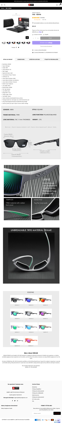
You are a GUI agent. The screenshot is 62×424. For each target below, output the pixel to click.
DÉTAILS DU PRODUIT (8, 59)
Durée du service (35, 395)
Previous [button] (3, 26)
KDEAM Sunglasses (36, 12)
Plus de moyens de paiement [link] (46, 46)
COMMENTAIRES (21, 59)
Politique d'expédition (36, 389)
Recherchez (34, 387)
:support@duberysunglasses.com (20, 397)
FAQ (33, 401)
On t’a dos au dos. (36, 399)
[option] (16, 24)
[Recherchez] (4, 5)
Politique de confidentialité (37, 393)
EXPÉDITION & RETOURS (34, 59)
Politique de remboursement (38, 391)
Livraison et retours (38, 34)
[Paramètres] (57, 5)
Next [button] (28, 26)
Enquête (46, 34)
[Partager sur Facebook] (16, 47)
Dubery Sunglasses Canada (6, 408)
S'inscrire (57, 413)
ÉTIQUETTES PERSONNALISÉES (51, 59)
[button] (38, 18)
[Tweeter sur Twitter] (19, 47)
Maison (2, 8)
